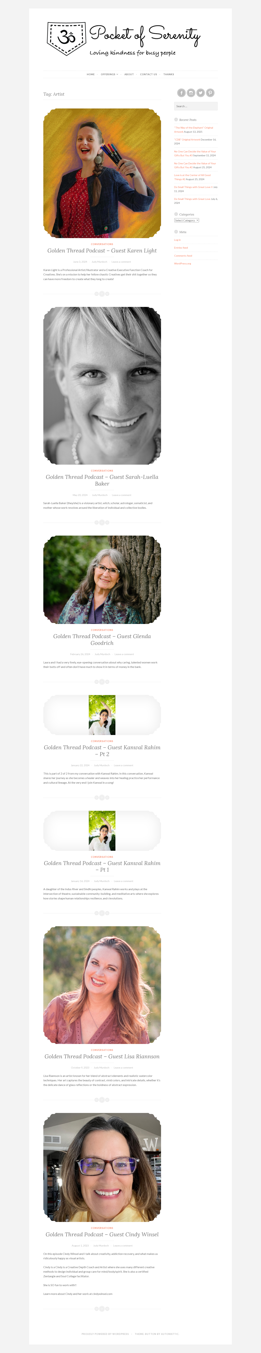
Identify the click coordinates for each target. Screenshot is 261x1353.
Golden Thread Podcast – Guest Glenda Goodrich (102, 640)
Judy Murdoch (99, 261)
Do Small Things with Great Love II (193, 186)
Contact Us (148, 74)
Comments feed (183, 255)
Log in (177, 239)
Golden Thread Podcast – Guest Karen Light (102, 250)
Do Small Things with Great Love (192, 198)
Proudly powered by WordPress (105, 1334)
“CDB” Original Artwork (187, 139)
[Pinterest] (210, 93)
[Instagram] (191, 93)
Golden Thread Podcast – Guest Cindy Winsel (102, 1234)
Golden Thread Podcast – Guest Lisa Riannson (102, 1056)
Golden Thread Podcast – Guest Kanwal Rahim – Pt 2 (102, 751)
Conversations (102, 244)
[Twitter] (200, 93)
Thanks (168, 74)
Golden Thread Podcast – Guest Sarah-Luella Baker (102, 480)
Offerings (108, 74)
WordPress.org (182, 263)
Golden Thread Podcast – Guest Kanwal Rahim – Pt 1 (102, 866)
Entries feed (181, 247)
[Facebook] (181, 93)
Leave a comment (121, 261)
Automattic (170, 1334)
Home (91, 74)
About (129, 74)
